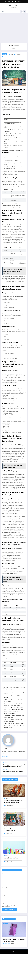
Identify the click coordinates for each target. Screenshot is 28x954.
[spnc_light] (24, 11)
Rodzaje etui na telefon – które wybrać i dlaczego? (14, 723)
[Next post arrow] (24, 772)
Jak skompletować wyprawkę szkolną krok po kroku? (13, 772)
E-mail (3, 895)
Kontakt (13, 951)
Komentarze (4, 873)
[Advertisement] (14, 28)
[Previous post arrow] (24, 765)
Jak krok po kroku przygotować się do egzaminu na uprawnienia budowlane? (13, 801)
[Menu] (2, 11)
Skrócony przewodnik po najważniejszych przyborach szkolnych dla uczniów (14, 765)
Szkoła (4, 54)
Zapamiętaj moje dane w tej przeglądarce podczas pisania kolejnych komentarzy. (12, 905)
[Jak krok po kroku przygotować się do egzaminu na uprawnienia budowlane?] (14, 790)
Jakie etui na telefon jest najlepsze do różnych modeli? (13, 940)
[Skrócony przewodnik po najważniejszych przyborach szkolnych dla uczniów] (14, 847)
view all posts (5, 756)
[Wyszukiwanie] (21, 11)
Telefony (5, 923)
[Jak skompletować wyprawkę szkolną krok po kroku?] (14, 818)
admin (11, 54)
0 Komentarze (6, 56)
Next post (5, 769)
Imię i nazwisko (5, 887)
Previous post (5, 762)
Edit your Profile (21, 751)
